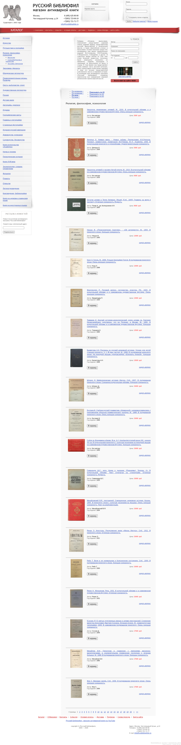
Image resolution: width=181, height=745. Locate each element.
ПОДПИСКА (91, 30)
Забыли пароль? (139, 21)
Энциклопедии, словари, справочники (13, 168)
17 (121, 712)
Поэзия (6, 95)
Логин (128, 2)
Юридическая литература (13, 73)
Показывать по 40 (97, 94)
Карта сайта (138, 717)
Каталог (41, 717)
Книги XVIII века (9, 162)
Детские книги (8, 100)
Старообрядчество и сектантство (14, 60)
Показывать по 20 (97, 92)
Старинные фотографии (13, 125)
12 (105, 712)
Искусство (7, 43)
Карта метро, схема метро (172, 744)
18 (124, 712)
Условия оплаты (87, 717)
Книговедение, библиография (15, 193)
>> (137, 712)
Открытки (6, 184)
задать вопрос (145, 122)
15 (115, 712)
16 (118, 712)
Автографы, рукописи (11, 105)
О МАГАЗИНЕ (39, 30)
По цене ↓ (76, 97)
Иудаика (6, 110)
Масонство (11, 57)
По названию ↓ (78, 93)
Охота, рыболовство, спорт (14, 85)
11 (102, 712)
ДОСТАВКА (81, 30)
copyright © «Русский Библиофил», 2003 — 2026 (83, 727)
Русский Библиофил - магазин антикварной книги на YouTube (90, 721)
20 (131, 712)
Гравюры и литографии (12, 120)
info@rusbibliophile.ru (69, 24)
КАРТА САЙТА (114, 30)
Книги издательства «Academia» (11, 146)
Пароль (128, 9)
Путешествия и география (13, 48)
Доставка (100, 717)
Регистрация (152, 21)
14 (111, 712)
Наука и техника (9, 152)
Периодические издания (13, 157)
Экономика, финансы (11, 68)
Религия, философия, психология (11, 54)
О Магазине (52, 717)
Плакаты (6, 179)
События (73, 717)
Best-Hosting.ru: (156, 742)
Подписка (111, 717)
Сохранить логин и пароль (138, 17)
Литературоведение (11, 189)
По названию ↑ (78, 91)
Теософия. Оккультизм (15, 63)
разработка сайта (175, 742)
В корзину (92, 123)
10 (98, 712)
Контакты (63, 717)
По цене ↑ (76, 95)
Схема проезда (124, 717)
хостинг (164, 742)
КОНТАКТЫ (48, 30)
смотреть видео (124, 77)
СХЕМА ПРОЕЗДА (102, 30)
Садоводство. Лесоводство (14, 140)
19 (128, 712)
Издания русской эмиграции (14, 130)
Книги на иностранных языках (15, 205)
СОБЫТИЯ (58, 30)
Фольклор (7, 174)
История (6, 38)
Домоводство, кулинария (13, 135)
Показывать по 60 (97, 96)
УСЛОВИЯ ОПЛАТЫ (70, 30)
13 (108, 712)
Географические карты (12, 115)
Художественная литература (14, 90)
